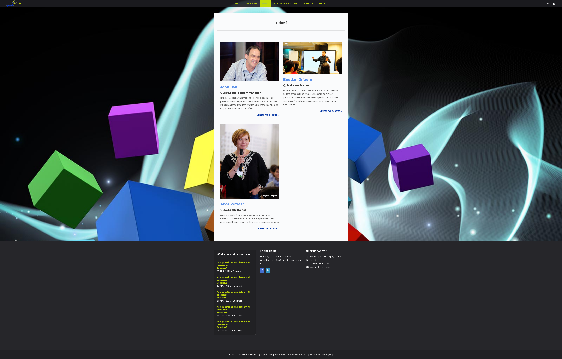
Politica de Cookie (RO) (321, 354)
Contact (323, 3)
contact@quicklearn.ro (321, 267)
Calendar (307, 3)
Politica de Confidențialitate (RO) (291, 354)
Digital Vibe (266, 354)
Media (265, 3)
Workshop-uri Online (285, 3)
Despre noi (251, 3)
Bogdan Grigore (297, 79)
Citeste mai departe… (268, 114)
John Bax (228, 87)
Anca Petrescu (233, 204)
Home (238, 3)
